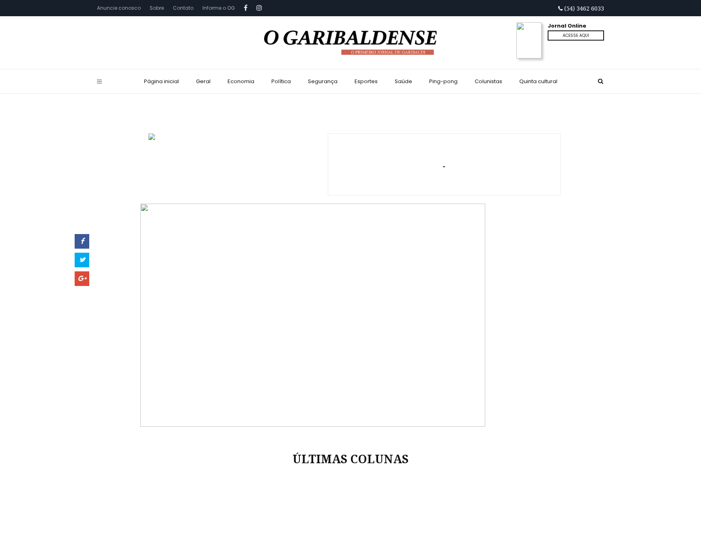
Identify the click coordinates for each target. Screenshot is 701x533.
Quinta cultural (538, 81)
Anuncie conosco (119, 7)
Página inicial (161, 81)
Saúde (403, 81)
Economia (241, 81)
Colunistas (488, 81)
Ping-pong (443, 81)
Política (281, 81)
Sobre (157, 7)
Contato (183, 7)
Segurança (323, 81)
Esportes (366, 81)
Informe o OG (218, 7)
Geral (203, 81)
